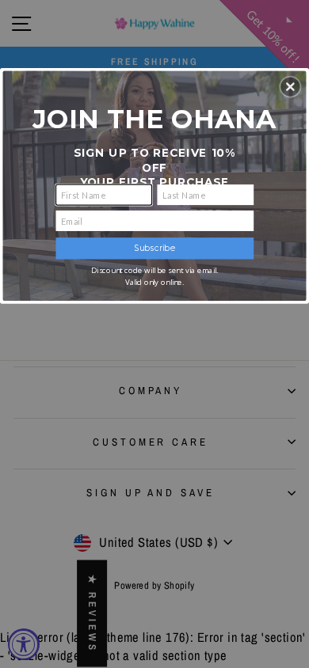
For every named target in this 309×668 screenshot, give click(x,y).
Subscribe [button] (154, 248)
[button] (289, 86)
